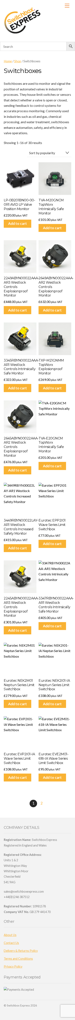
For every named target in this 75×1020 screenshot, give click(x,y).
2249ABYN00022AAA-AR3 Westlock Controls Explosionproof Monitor (20, 286)
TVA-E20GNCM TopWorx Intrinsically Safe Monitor (51, 444)
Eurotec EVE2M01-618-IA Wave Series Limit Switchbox (53, 758)
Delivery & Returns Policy (21, 950)
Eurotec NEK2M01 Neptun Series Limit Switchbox (19, 685)
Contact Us (11, 943)
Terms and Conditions (18, 958)
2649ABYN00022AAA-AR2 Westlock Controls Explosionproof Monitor (55, 286)
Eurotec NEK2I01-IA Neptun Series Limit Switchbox (54, 685)
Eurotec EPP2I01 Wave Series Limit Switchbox (52, 524)
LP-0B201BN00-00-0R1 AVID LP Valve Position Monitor (19, 204)
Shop (17, 61)
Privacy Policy (13, 966)
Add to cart (17, 223)
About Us (10, 935)
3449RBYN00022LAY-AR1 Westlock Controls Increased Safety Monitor (20, 526)
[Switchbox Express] (23, 34)
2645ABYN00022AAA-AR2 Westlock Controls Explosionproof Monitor (20, 447)
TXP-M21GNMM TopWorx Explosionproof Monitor (51, 366)
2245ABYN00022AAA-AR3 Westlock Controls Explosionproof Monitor (20, 607)
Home (8, 61)
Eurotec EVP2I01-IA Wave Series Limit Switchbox (19, 758)
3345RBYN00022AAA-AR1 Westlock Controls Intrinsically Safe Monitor (20, 366)
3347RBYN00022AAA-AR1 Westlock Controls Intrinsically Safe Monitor (55, 604)
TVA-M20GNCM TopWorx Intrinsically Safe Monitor (51, 206)
